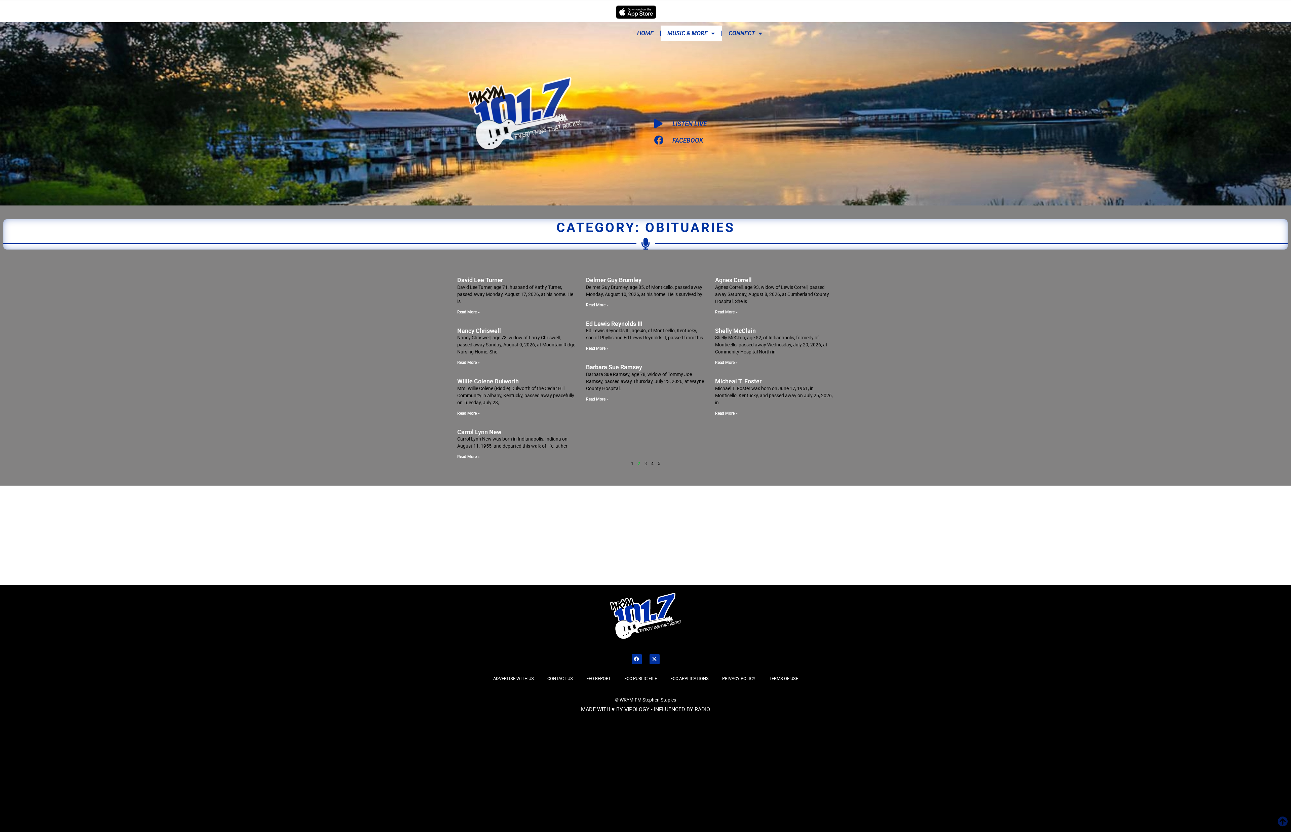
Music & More (687, 33)
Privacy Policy (738, 678)
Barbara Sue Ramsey (614, 367)
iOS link (636, 12)
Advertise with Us (513, 678)
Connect (742, 33)
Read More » (468, 312)
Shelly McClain (735, 330)
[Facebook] (637, 659)
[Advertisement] (217, 534)
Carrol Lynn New (479, 432)
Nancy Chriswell (479, 330)
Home (645, 33)
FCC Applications (689, 678)
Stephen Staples (659, 700)
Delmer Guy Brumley (613, 279)
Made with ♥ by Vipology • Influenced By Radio (645, 709)
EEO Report (598, 678)
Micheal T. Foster (738, 381)
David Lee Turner (480, 279)
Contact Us (560, 678)
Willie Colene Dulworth (488, 381)
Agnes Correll (733, 279)
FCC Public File (640, 678)
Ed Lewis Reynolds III (614, 323)
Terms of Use (783, 678)
